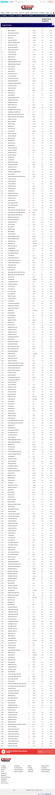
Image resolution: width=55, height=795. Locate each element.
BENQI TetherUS (11, 695)
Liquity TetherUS (11, 533)
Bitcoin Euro (10, 37)
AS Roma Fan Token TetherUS (14, 171)
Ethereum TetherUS (12, 40)
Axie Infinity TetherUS (13, 205)
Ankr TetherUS (11, 131)
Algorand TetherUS (12, 107)
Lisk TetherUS (11, 535)
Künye (41, 1)
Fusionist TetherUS (12, 76)
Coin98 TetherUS (11, 248)
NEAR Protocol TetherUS (13, 595)
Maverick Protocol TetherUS (14, 566)
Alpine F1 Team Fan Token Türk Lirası (16, 114)
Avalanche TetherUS (12, 195)
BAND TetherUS (11, 207)
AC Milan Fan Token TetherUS (14, 83)
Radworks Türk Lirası (12, 707)
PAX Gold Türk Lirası (12, 640)
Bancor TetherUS (11, 234)
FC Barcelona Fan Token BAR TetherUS (16, 212)
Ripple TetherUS (11, 57)
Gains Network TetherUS (13, 430)
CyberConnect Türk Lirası (13, 305)
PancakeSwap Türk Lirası (13, 250)
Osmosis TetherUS (12, 638)
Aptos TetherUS (11, 145)
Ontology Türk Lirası (12, 623)
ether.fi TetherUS (12, 375)
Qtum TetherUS (11, 702)
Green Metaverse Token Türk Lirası (15, 420)
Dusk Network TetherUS (13, 336)
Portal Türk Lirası (11, 669)
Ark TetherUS (11, 159)
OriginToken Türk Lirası (13, 609)
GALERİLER (30, 769)
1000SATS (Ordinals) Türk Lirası (14, 61)
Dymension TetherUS (12, 344)
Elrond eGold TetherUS (13, 351)
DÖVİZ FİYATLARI (18, 769)
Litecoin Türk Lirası (12, 54)
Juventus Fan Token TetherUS (14, 504)
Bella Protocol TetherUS (13, 219)
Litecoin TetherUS (12, 52)
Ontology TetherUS (12, 626)
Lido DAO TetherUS (12, 521)
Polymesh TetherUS (12, 667)
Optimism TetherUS (12, 631)
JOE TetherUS (11, 490)
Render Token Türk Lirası (13, 729)
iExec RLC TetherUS (12, 726)
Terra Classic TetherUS (13, 544)
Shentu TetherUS (12, 296)
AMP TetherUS (11, 126)
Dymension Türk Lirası (13, 341)
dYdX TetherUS (11, 339)
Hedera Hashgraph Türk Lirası (14, 439)
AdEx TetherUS (11, 90)
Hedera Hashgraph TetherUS (14, 442)
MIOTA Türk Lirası (12, 475)
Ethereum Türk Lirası (12, 45)
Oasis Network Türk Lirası (13, 733)
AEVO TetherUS (11, 95)
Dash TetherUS (11, 313)
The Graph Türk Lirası (12, 432)
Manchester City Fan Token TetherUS (16, 274)
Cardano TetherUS (12, 88)
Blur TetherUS (11, 226)
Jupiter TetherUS (11, 501)
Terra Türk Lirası (11, 537)
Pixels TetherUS (11, 662)
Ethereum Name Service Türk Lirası (15, 363)
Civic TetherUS (11, 301)
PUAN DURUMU (45, 771)
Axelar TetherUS (11, 200)
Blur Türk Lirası (11, 224)
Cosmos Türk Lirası (12, 179)
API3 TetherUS (11, 140)
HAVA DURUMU (45, 766)
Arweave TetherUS (12, 169)
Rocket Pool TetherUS (13, 738)
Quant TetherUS (11, 700)
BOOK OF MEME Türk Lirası (13, 236)
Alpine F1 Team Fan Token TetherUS (16, 116)
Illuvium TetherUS (12, 463)
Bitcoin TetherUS (11, 30)
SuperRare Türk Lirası (12, 712)
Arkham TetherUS (12, 155)
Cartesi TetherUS (11, 298)
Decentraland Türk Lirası (13, 552)
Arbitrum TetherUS (12, 150)
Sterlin (19, 15)
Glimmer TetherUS (12, 415)
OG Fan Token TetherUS (13, 614)
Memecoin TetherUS (12, 573)
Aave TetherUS (11, 71)
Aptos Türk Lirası (11, 143)
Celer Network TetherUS (13, 257)
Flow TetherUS (11, 401)
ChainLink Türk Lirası (12, 523)
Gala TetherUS (11, 411)
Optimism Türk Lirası (12, 628)
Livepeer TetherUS (12, 530)
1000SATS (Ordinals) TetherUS (14, 64)
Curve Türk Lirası (11, 291)
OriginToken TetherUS (13, 611)
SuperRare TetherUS (12, 714)
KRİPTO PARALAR (18, 771)
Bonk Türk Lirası (11, 241)
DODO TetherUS (11, 324)
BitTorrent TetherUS (12, 246)
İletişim (44, 1)
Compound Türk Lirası (13, 281)
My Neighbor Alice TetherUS (14, 112)
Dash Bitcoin (11, 310)
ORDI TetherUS (11, 635)
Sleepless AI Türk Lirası (13, 100)
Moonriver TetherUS (12, 588)
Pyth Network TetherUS (13, 693)
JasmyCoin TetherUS (12, 487)
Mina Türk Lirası (11, 580)
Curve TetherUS (11, 293)
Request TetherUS (12, 722)
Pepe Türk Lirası (11, 652)
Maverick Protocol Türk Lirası (14, 564)
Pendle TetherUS (11, 647)
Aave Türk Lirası (11, 69)
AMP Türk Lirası (11, 124)
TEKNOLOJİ (21, 12)
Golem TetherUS (11, 418)
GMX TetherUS (11, 425)
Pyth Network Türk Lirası (13, 690)
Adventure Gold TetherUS (13, 97)
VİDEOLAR (30, 771)
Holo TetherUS (11, 449)
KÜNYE (29, 766)
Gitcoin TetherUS (11, 437)
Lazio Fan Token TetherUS (13, 516)
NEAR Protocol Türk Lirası (13, 592)
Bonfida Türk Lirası (12, 387)
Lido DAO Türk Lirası (12, 518)
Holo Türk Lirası (11, 446)
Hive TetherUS (11, 444)
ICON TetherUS (11, 456)
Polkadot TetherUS (12, 334)
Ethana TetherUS (11, 356)
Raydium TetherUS (12, 719)
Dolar (3, 15)
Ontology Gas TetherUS (13, 621)
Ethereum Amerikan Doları (14, 42)
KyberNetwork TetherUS (13, 509)
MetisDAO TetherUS (12, 578)
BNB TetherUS (11, 231)
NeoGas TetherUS (12, 413)
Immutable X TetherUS (13, 466)
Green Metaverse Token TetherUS (15, 423)
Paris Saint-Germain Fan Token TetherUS (17, 686)
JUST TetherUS (11, 492)
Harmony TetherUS (12, 619)
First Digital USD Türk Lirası (14, 377)
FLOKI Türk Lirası (11, 396)
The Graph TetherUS (12, 434)
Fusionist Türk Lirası (12, 73)
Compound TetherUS (12, 284)
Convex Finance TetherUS (13, 303)
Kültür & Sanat (4, 783)
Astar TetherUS (11, 174)
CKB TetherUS (11, 279)
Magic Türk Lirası (11, 547)
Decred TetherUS (11, 315)
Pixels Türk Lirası (11, 659)
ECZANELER (42, 12)
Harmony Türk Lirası (12, 616)
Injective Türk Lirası (12, 468)
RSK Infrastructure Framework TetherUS (17, 724)
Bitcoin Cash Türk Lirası (13, 49)
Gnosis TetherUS (11, 427)
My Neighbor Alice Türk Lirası (14, 109)
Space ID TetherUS (12, 461)
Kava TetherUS (11, 506)
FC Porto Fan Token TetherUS (14, 676)
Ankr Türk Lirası (11, 128)
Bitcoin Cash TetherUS (13, 47)
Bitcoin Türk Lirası (12, 35)
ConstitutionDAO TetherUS (14, 650)
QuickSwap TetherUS (12, 705)
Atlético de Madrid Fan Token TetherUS (16, 176)
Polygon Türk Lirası (12, 664)
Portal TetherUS (11, 671)
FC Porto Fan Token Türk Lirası (14, 674)
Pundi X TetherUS (12, 688)
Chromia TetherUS (12, 265)
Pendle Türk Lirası (12, 645)
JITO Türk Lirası (11, 494)
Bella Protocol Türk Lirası (13, 217)
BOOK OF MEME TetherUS (13, 238)
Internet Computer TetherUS (14, 454)
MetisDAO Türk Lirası (12, 576)
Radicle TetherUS (12, 710)
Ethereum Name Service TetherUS (15, 365)
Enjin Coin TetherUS (12, 360)
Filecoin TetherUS (12, 394)
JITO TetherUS (11, 497)
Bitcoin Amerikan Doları (13, 33)
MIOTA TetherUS (11, 478)
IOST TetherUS (11, 473)
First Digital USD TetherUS (13, 379)
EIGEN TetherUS (11, 353)
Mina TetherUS (11, 583)
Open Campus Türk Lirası (13, 346)
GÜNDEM (3, 12)
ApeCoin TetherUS (12, 136)
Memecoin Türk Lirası (12, 571)
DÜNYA (12, 12)
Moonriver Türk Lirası (12, 585)
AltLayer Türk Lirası (12, 119)
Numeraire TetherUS (12, 607)
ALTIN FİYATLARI (18, 768)
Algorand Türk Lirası (12, 104)
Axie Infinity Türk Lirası (13, 202)
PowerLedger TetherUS (13, 678)
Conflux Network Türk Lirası (14, 260)
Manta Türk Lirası (12, 556)
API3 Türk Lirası (11, 138)
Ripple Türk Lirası (12, 59)
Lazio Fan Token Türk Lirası (14, 513)
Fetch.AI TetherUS (12, 384)
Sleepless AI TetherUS (12, 102)
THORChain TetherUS (12, 743)
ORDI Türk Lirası (11, 633)
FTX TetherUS (11, 406)
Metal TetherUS (11, 590)
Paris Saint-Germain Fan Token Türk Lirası (17, 683)
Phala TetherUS (11, 657)
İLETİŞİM (30, 768)
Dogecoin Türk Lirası (12, 327)
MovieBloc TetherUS (12, 568)
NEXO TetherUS (11, 604)
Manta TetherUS (11, 559)
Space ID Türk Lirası (12, 458)
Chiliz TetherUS (11, 269)
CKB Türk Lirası (11, 277)
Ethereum (28, 15)
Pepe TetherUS (11, 655)
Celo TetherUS (11, 255)
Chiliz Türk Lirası (11, 267)
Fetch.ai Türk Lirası (12, 382)
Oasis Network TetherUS (13, 736)
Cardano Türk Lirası (12, 85)
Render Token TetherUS (13, 731)
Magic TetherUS (11, 549)
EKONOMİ (8, 12)
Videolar (19, 1)
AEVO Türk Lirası (11, 92)
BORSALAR (48, 12)
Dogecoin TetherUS (12, 329)
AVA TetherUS (11, 190)
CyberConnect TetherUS (13, 308)
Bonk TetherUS (11, 243)
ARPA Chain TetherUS (12, 164)
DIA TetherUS (11, 322)
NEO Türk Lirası (11, 600)
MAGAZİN (27, 12)
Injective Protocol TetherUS (14, 470)
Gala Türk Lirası (11, 408)
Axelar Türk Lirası (12, 198)
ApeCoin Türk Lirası (12, 133)
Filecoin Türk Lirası (12, 391)
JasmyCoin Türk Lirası (12, 485)
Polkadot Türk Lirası (12, 332)
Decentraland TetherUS (13, 554)
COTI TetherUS (11, 289)
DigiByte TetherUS (12, 320)
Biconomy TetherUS (12, 222)
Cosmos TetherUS (12, 181)
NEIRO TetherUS (11, 597)
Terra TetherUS (11, 540)
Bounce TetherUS (12, 183)
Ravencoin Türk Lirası (12, 745)
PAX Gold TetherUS (12, 643)
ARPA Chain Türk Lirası (13, 162)
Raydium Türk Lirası (12, 717)
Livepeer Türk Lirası (12, 528)
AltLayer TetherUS (12, 121)
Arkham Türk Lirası (12, 152)
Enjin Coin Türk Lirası (12, 358)
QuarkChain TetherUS (13, 698)
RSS (15, 790)
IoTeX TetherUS (11, 480)
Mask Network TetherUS (13, 561)
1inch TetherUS (11, 66)
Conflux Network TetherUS (14, 262)
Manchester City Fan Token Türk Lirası (16, 272)
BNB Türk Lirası (11, 229)
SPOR (16, 12)
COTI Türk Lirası (11, 286)
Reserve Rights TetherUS (13, 741)
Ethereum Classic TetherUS (14, 370)
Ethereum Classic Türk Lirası (14, 367)
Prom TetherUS (11, 681)
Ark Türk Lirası (11, 157)
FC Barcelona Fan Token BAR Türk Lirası (16, 210)
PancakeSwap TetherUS (13, 253)
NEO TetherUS (11, 602)
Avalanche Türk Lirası (12, 193)
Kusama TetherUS (12, 511)
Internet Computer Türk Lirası (14, 451)
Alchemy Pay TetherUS (13, 80)
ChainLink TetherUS (12, 525)
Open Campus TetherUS (13, 348)
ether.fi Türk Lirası (12, 372)
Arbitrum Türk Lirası (12, 147)
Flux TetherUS (11, 403)
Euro (11, 15)
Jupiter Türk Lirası (12, 499)
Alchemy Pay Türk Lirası (13, 78)
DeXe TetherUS (11, 317)
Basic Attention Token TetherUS (15, 214)
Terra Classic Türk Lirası (13, 542)
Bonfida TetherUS (12, 389)
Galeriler (23, 1)
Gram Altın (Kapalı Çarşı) (41, 15)
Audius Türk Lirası (12, 186)
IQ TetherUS (10, 482)
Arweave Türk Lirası (12, 167)
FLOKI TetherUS (11, 399)
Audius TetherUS (11, 188)
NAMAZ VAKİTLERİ (34, 12)
